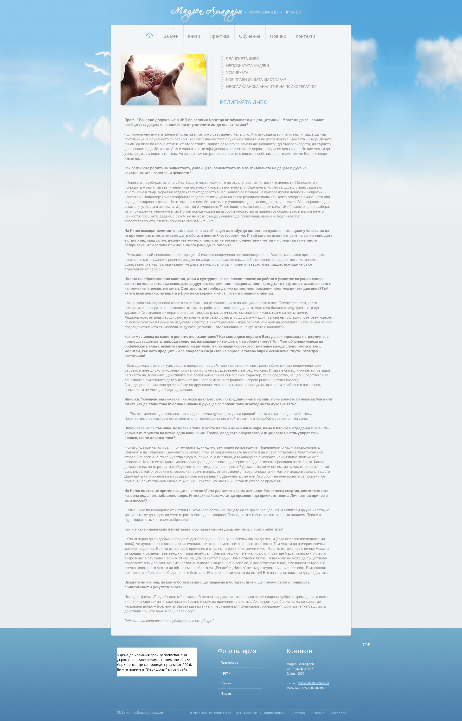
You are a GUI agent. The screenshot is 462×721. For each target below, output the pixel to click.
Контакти (305, 36)
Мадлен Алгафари (236, 14)
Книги (194, 36)
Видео (226, 693)
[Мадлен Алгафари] (313, 683)
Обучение (250, 36)
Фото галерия (237, 651)
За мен (171, 36)
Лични (226, 683)
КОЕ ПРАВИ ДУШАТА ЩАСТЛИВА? (256, 80)
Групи (226, 673)
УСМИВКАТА (237, 73)
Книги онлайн (275, 713)
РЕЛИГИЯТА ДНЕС (242, 59)
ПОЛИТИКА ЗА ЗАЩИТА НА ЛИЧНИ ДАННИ (223, 713)
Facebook (338, 713)
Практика (220, 36)
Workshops (229, 662)
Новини (278, 36)
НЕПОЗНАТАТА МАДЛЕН (247, 66)
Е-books (318, 713)
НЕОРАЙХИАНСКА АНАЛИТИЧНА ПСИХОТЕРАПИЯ (271, 87)
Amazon (298, 713)
